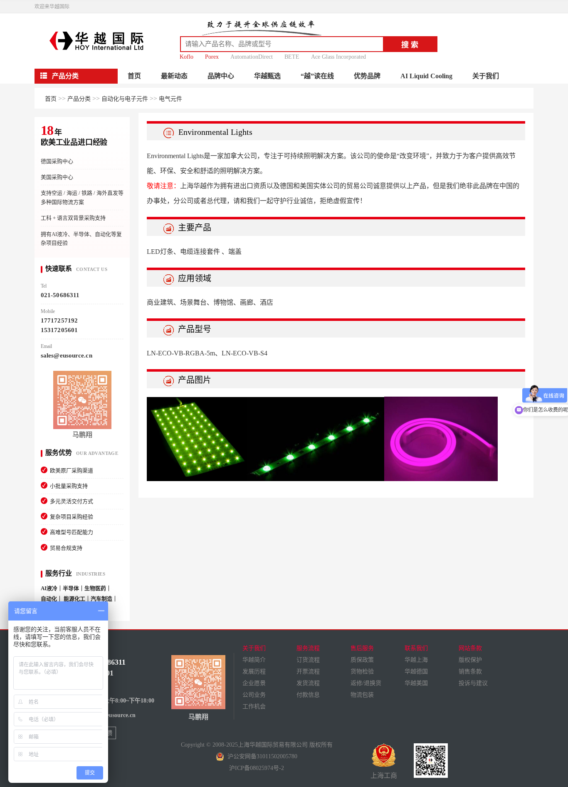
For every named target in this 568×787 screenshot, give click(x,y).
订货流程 (308, 660)
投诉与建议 (473, 683)
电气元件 (170, 99)
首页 (134, 75)
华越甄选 (267, 75)
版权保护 (470, 660)
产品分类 (79, 99)
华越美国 (416, 683)
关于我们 (485, 75)
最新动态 (174, 75)
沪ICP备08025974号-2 (256, 768)
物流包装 (362, 695)
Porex (212, 57)
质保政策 (362, 660)
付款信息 (308, 695)
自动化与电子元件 (124, 99)
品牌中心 (220, 75)
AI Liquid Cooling (426, 75)
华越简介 (254, 660)
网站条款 (470, 648)
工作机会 (254, 706)
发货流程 (308, 683)
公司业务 (254, 695)
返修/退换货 (366, 683)
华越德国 (416, 671)
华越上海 (416, 660)
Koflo (186, 57)
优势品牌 (367, 75)
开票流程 (308, 671)
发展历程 (254, 671)
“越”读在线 (317, 75)
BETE (291, 57)
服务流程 (308, 648)
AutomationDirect (251, 57)
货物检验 (362, 671)
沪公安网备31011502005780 (260, 756)
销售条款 (470, 671)
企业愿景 (254, 683)
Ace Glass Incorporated (338, 57)
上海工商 (383, 775)
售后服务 (362, 648)
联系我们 (416, 648)
